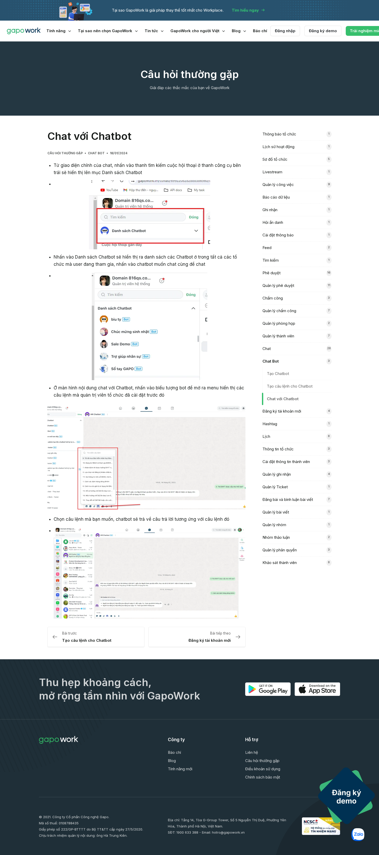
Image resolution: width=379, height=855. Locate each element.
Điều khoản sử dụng (262, 768)
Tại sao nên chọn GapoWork (105, 30)
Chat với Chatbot (283, 398)
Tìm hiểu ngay (245, 10)
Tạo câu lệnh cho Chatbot (289, 386)
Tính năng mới (180, 768)
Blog (236, 30)
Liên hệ (251, 752)
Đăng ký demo (323, 30)
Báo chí (260, 30)
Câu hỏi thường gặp (65, 153)
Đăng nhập (285, 30)
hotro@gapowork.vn (228, 832)
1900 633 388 (187, 832)
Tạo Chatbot (278, 373)
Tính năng (55, 30)
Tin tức (151, 30)
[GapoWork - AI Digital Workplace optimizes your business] (23, 31)
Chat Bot (96, 153)
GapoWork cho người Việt (194, 30)
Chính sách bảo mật (262, 777)
